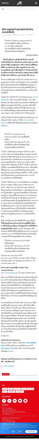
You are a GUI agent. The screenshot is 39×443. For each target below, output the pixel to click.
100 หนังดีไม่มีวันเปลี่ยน (11, 273)
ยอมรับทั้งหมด (31, 432)
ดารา (24, 389)
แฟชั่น (10, 389)
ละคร (4, 392)
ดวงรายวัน (20, 392)
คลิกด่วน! (11, 351)
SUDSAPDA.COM (15, 35)
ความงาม (17, 389)
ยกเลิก (20, 432)
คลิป (4, 389)
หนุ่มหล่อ (30, 389)
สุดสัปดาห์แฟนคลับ (8, 366)
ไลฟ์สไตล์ (11, 392)
